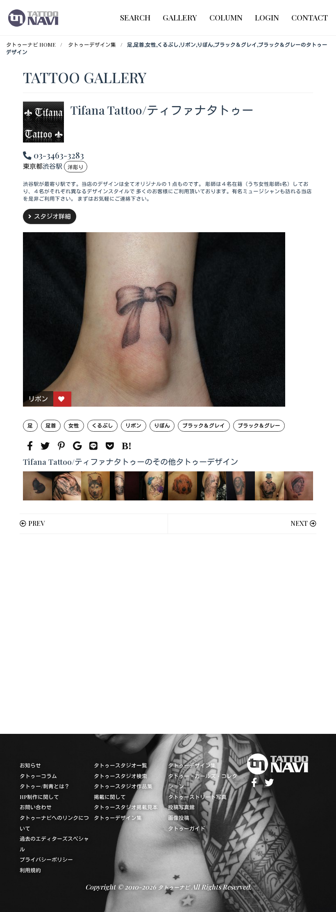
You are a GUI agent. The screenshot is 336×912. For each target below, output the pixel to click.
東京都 (33, 166)
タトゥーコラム (38, 775)
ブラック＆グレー (259, 425)
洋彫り (76, 166)
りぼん (162, 425)
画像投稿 (178, 817)
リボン (133, 425)
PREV (36, 523)
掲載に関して (110, 796)
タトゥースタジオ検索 (120, 775)
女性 (73, 425)
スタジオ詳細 (52, 216)
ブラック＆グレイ (203, 425)
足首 (50, 425)
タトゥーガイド (186, 828)
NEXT (299, 523)
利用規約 (30, 870)
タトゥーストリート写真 (197, 796)
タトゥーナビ (174, 887)
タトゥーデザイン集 (92, 44)
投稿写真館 (181, 806)
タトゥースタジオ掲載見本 (126, 806)
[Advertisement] (168, 634)
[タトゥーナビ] (33, 17)
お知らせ (30, 765)
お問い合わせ (36, 806)
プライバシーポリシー (46, 859)
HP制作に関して (39, 796)
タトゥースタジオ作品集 (123, 786)
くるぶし (102, 425)
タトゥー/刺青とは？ (45, 786)
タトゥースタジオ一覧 (120, 765)
